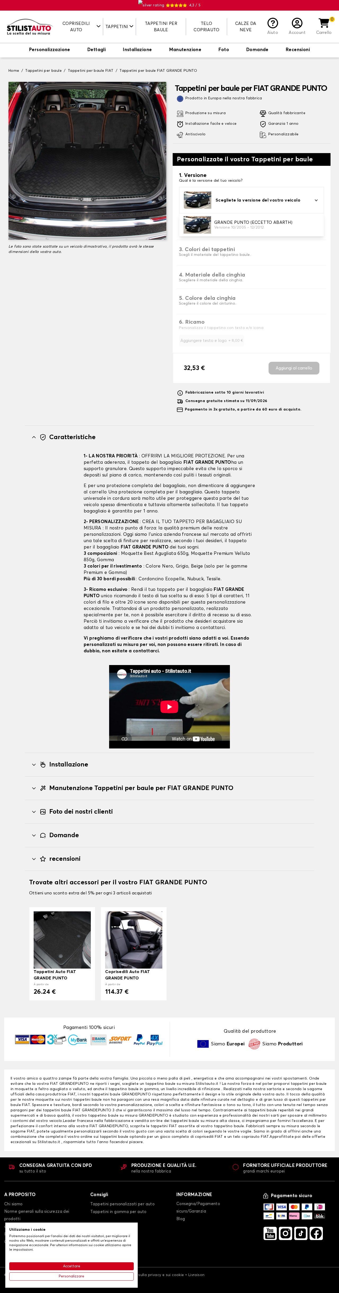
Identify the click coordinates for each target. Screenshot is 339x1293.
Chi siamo (13, 1204)
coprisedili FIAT (209, 1137)
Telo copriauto (206, 26)
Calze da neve (245, 26)
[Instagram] (285, 1233)
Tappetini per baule (161, 26)
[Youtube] (270, 1233)
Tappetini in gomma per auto (118, 1212)
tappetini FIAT (164, 1126)
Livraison (196, 1275)
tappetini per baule (309, 1084)
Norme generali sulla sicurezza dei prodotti (36, 1215)
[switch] (49, 50)
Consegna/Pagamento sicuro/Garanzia (198, 1207)
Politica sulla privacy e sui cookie (153, 1275)
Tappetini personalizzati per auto (122, 1204)
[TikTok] (300, 1233)
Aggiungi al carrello (294, 368)
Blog (180, 1219)
